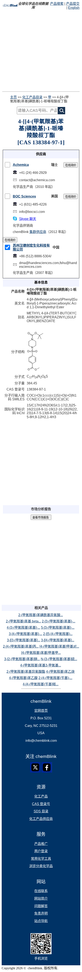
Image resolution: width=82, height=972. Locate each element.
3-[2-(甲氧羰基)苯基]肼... (22, 659)
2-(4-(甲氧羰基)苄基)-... (55, 678)
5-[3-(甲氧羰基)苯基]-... (57, 627)
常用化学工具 (41, 858)
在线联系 (41, 891)
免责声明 (41, 913)
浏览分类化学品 (41, 866)
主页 (13, 97)
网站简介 (41, 898)
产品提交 (72, 3)
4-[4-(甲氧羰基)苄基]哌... (40, 684)
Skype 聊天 (27, 219)
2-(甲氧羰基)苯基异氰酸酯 (26, 671)
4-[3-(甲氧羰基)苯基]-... (23, 627)
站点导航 (41, 921)
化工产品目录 (32, 97)
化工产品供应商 (41, 819)
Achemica (21, 165)
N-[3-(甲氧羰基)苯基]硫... (59, 659)
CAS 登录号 (41, 804)
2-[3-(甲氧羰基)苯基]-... (58, 621)
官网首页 (41, 710)
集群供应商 (37, 232)
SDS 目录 (41, 811)
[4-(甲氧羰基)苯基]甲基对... (59, 646)
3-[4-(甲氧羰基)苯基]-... (25, 634)
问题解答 (41, 906)
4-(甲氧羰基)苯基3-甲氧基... (40, 665)
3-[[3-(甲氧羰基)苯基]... (23, 640)
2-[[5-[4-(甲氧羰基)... (58, 634)
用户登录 (41, 851)
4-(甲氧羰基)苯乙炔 (60, 671)
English (73, 7)
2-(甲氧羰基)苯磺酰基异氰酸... (40, 615)
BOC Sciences (24, 196)
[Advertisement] (41, 50)
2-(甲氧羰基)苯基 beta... (23, 621)
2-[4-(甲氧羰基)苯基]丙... (21, 646)
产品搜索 (56, 3)
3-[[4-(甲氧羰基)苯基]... (57, 640)
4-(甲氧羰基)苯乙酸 (23, 678)
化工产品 (41, 796)
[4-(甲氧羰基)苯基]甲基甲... (41, 653)
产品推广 (41, 844)
